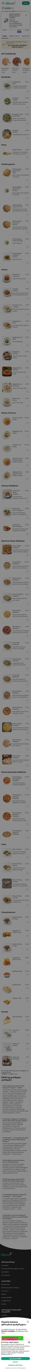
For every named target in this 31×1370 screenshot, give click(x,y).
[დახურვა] (28, 1322)
